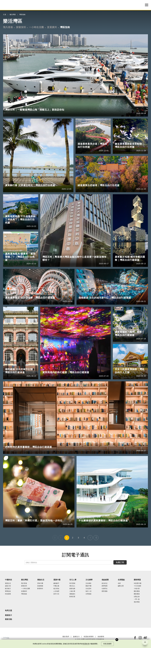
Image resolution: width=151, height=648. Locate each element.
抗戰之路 (137, 596)
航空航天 (8, 588)
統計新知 (56, 588)
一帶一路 (137, 599)
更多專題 (137, 602)
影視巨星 (72, 596)
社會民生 (104, 588)
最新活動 (8, 619)
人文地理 (56, 591)
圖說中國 (88, 586)
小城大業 (137, 588)
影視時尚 (40, 588)
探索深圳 (21, 27)
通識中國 (56, 580)
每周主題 (8, 610)
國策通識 (137, 594)
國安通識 (137, 591)
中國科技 (8, 580)
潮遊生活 (40, 580)
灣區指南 (22, 14)
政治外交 (104, 583)
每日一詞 (88, 591)
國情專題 (137, 580)
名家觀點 (121, 580)
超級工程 (8, 586)
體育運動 (104, 591)
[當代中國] (6, 638)
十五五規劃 (137, 586)
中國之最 (56, 586)
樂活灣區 (13, 14)
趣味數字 (56, 583)
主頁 (4, 14)
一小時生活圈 (36, 27)
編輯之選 (121, 586)
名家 (119, 583)
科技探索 (8, 594)
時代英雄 (72, 583)
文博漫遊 (88, 594)
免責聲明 (101, 636)
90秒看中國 (137, 583)
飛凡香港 (8, 27)
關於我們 (66, 636)
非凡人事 (72, 580)
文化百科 (88, 588)
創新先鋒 (72, 588)
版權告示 (76, 636)
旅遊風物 (40, 586)
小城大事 (72, 591)
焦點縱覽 (105, 580)
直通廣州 (52, 27)
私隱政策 (86, 644)
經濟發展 (104, 586)
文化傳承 (88, 583)
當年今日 (56, 594)
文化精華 (89, 580)
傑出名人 (72, 586)
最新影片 (8, 615)
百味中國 (40, 583)
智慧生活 (8, 583)
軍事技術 (8, 591)
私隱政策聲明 (89, 636)
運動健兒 (72, 594)
